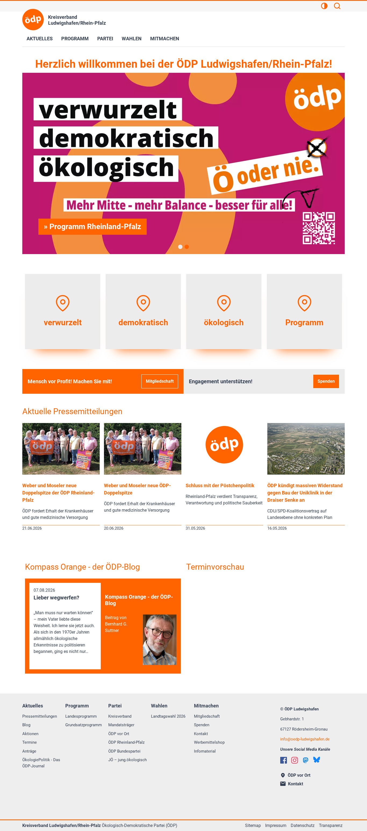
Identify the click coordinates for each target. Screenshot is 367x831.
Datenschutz (303, 825)
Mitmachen (164, 38)
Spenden (326, 381)
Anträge (29, 751)
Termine (29, 742)
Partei (105, 38)
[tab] (180, 247)
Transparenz (331, 825)
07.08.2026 (64, 621)
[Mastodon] (305, 760)
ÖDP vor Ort (118, 733)
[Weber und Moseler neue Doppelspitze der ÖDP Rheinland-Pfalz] (61, 473)
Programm (75, 38)
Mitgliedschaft (160, 381)
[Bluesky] (316, 759)
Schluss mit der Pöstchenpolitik (220, 485)
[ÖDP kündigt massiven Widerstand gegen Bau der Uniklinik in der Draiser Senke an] (306, 473)
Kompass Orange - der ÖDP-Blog (82, 567)
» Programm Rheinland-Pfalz (92, 226)
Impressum (275, 825)
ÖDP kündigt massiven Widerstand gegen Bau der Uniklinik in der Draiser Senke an (305, 493)
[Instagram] (294, 760)
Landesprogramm (81, 716)
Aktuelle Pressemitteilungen (72, 411)
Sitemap (253, 825)
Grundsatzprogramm (83, 724)
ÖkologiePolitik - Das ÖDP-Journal (41, 762)
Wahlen (132, 38)
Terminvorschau (215, 567)
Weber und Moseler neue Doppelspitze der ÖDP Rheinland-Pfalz (58, 493)
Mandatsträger (121, 724)
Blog (26, 724)
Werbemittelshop (209, 742)
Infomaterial (205, 751)
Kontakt (201, 733)
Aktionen (30, 733)
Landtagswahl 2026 (168, 716)
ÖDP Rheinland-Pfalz (126, 742)
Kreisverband (119, 716)
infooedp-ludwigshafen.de (305, 739)
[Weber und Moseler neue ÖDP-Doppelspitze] (142, 473)
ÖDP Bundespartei (124, 751)
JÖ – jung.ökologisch (127, 759)
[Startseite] (33, 19)
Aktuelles (40, 38)
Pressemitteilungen (39, 716)
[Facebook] (283, 760)
